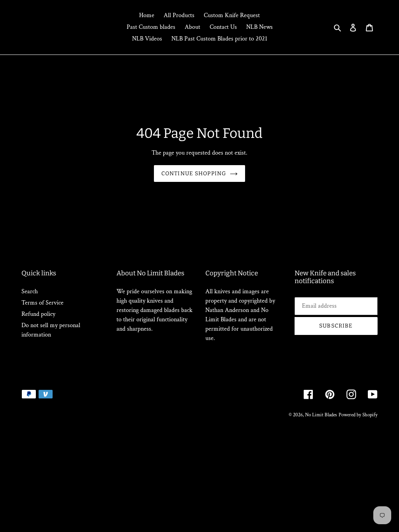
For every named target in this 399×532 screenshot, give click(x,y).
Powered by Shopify (358, 415)
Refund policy (38, 314)
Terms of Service (42, 303)
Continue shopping (193, 173)
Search (29, 291)
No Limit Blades (321, 415)
